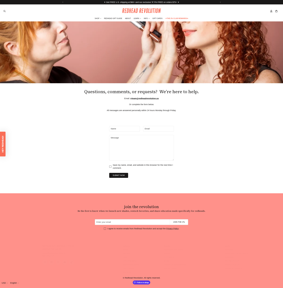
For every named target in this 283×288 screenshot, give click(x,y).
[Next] (220, 2)
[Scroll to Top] (278, 276)
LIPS (125, 257)
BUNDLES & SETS (131, 265)
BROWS (126, 253)
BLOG (166, 261)
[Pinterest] (45, 262)
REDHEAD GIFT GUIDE (113, 18)
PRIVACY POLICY (232, 265)
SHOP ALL (127, 272)
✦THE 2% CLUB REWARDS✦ (176, 18)
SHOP (97, 18)
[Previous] (62, 2)
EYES (125, 250)
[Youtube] (64, 262)
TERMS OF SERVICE (233, 268)
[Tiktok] (71, 262)
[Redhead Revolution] (141, 11)
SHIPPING (229, 257)
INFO (146, 18)
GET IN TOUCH (170, 268)
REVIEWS (229, 250)
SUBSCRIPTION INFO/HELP (236, 253)
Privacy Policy (172, 228)
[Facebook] (51, 262)
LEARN (136, 18)
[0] (276, 11)
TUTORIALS (169, 257)
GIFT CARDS (157, 18)
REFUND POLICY (232, 261)
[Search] (4, 11)
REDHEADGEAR (130, 261)
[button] (3, 144)
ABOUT (128, 18)
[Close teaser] (6, 131)
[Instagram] (58, 262)
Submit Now (119, 175)
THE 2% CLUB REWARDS (175, 265)
